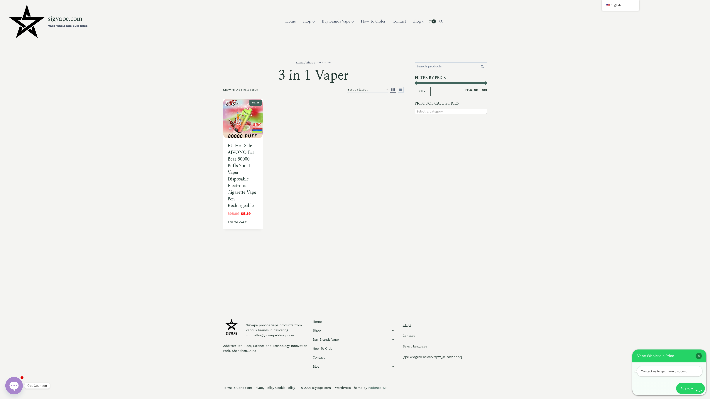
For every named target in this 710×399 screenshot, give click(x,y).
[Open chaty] (14, 385)
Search (483, 66)
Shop (317, 330)
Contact (399, 21)
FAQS (407, 325)
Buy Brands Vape (326, 339)
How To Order (373, 21)
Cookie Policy (285, 388)
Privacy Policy (264, 388)
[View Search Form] (441, 21)
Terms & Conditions (238, 388)
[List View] (401, 90)
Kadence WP (377, 388)
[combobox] (451, 111)
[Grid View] (393, 90)
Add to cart (237, 222)
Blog (316, 366)
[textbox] (451, 111)
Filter (423, 91)
